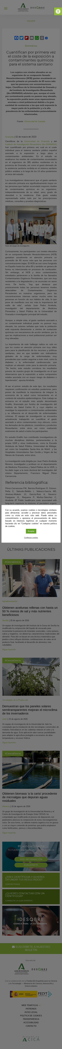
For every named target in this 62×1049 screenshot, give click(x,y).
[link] (58, 11)
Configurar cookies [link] (31, 537)
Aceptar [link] (31, 531)
